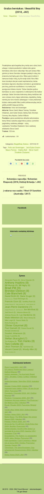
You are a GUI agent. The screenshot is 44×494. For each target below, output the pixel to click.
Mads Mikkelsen (14, 317)
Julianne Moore (23, 312)
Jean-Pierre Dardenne (18, 307)
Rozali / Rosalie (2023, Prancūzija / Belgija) (20, 405)
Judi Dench (10, 312)
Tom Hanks (26, 341)
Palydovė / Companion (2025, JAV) (17, 398)
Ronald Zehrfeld (12, 331)
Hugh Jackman (20, 304)
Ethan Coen (8, 299)
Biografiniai (18, 144)
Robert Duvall (27, 328)
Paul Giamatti (12, 328)
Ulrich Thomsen (13, 346)
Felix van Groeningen (16, 147)
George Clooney (10, 304)
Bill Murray (11, 285)
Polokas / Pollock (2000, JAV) (15, 422)
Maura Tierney (11, 150)
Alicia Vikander (27, 280)
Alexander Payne (12, 280)
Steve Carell (33, 150)
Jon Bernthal (31, 309)
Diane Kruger (27, 296)
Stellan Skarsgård (16, 338)
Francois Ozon (13, 301)
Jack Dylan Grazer (33, 147)
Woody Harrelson (10, 352)
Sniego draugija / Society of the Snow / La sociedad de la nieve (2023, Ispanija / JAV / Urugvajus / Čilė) (20, 431)
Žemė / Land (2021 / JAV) (14, 367)
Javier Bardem (30, 304)
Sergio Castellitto (12, 336)
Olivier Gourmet (16, 325)
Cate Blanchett (15, 293)
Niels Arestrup (11, 323)
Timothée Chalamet (22, 152)
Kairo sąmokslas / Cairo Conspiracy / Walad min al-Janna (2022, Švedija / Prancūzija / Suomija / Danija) (20, 443)
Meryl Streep (29, 318)
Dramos (25, 144)
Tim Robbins (10, 341)
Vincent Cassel (13, 349)
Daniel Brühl (12, 296)
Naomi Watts (22, 320)
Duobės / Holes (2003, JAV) (15, 414)
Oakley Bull (22, 150)
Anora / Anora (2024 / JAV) (14, 455)
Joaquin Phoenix (10, 309)
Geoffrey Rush (28, 301)
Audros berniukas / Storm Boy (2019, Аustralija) (22, 381)
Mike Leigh (10, 320)
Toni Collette (14, 344)
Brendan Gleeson (17, 291)
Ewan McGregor (21, 299)
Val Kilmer (28, 347)
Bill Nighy (24, 285)
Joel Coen (19, 309)
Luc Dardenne (27, 315)
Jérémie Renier (11, 315)
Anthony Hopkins (17, 283)
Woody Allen (30, 349)
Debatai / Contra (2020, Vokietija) (17, 386)
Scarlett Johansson (15, 333)
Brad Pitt (13, 288)
